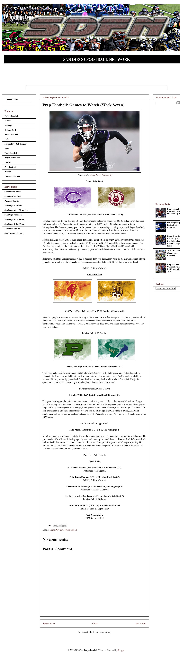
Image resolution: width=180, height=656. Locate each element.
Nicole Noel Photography (101, 174)
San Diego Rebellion (13, 214)
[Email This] (54, 525)
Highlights (8, 125)
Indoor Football (11, 134)
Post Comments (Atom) (100, 631)
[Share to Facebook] (62, 525)
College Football (11, 116)
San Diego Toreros (12, 228)
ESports (7, 120)
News (6, 148)
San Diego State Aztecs (14, 219)
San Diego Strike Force (14, 224)
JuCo (6, 139)
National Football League (15, 143)
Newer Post (48, 623)
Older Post (141, 623)
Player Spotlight (11, 153)
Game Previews (57, 529)
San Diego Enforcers (13, 205)
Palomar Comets (11, 200)
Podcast (7, 162)
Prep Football (71, 529)
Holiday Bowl (10, 129)
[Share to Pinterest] (65, 525)
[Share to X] (60, 525)
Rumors (7, 171)
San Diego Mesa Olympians (16, 210)
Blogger (121, 650)
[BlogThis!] (57, 525)
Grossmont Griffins (12, 191)
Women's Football (12, 176)
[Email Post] (49, 525)
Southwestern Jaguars (13, 233)
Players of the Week (12, 157)
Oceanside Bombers (12, 196)
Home (95, 623)
